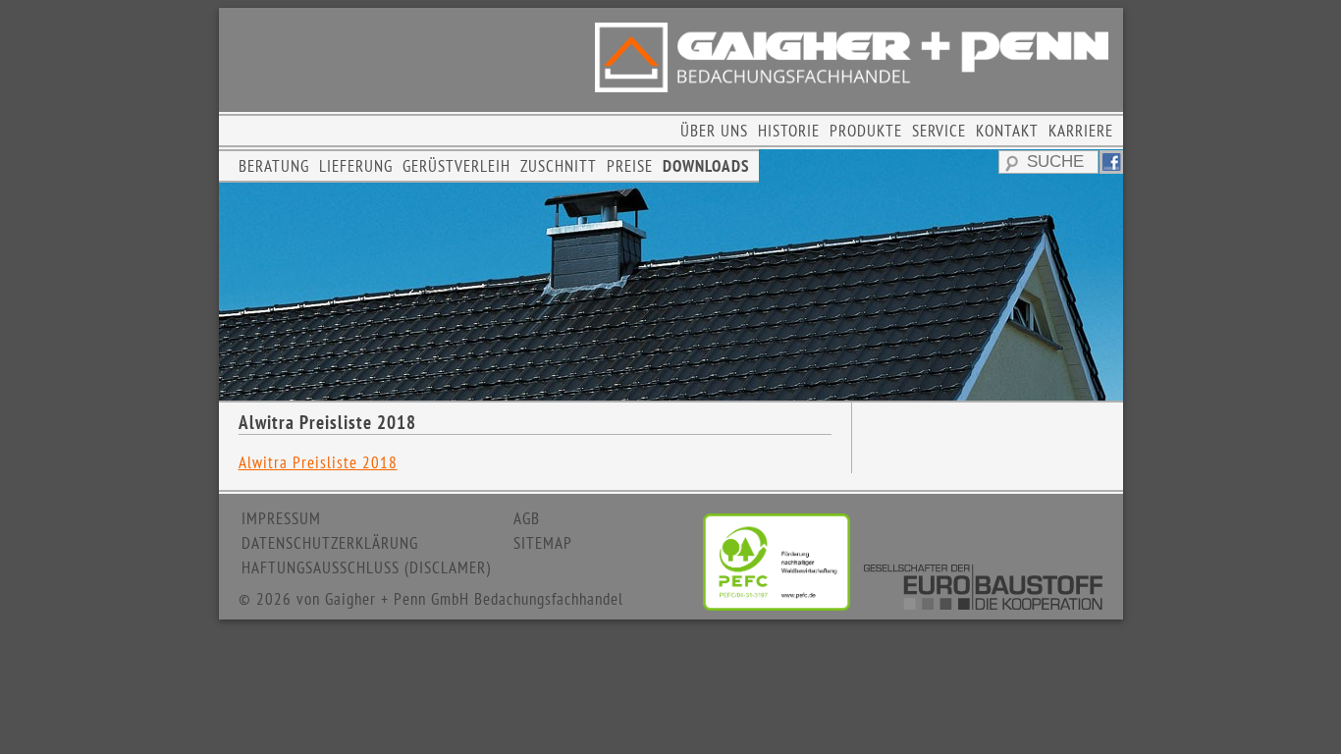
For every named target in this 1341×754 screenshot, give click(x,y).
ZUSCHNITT (558, 166)
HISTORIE (789, 130)
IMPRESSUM (281, 518)
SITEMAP (542, 543)
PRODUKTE (866, 130)
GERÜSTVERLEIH (456, 166)
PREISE (630, 166)
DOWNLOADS (706, 166)
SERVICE (939, 130)
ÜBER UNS (714, 130)
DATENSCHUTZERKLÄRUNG (329, 543)
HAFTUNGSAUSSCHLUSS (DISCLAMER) (366, 567)
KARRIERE (1080, 130)
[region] (671, 275)
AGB (526, 518)
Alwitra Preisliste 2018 (318, 462)
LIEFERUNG (356, 166)
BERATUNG (274, 166)
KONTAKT (1007, 130)
